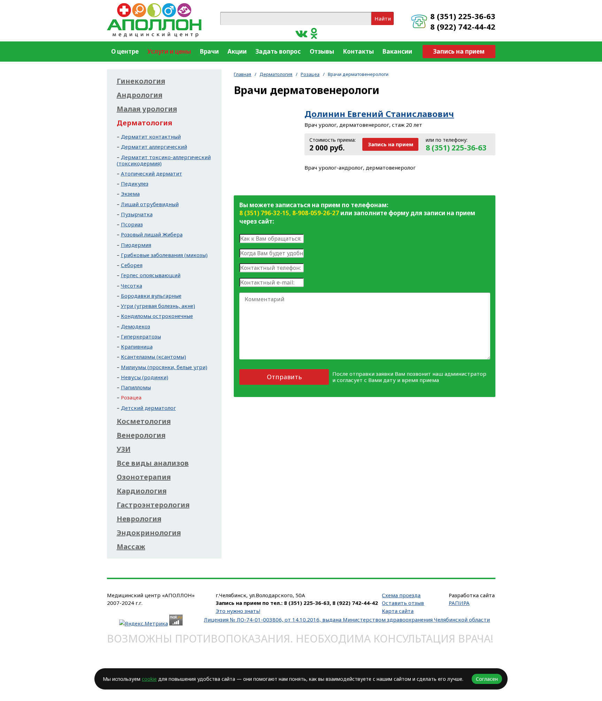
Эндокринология (149, 532)
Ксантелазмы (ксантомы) (153, 356)
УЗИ (124, 449)
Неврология (139, 518)
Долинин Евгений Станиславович (379, 113)
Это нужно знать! (238, 610)
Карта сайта (398, 610)
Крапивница (137, 346)
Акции (237, 51)
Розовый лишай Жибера (152, 234)
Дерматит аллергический (154, 146)
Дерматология (276, 74)
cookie (149, 679)
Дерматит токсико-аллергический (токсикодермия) (164, 160)
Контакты (358, 51)
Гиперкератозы (141, 336)
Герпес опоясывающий (150, 275)
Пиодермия (136, 244)
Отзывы (322, 51)
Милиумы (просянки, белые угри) (164, 367)
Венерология (141, 435)
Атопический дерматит (151, 173)
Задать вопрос (278, 51)
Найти (383, 18)
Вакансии (397, 51)
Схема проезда (401, 595)
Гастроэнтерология (153, 504)
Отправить (284, 377)
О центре (125, 51)
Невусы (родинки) (144, 377)
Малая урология (147, 109)
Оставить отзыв (403, 602)
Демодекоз (135, 326)
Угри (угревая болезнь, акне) (158, 305)
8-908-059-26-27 (315, 213)
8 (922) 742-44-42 (462, 26)
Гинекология (141, 81)
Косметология (144, 421)
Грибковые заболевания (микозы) (164, 254)
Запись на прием (459, 51)
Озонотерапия (144, 477)
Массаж (131, 546)
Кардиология (142, 491)
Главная (242, 74)
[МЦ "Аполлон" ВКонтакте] (301, 32)
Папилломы (136, 387)
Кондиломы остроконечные (157, 315)
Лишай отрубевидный (150, 204)
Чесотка (131, 285)
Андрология (139, 95)
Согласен (487, 679)
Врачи (209, 51)
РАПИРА (459, 602)
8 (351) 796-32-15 (264, 213)
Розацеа (310, 74)
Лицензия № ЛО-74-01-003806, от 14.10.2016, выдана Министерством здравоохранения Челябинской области (347, 619)
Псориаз (132, 224)
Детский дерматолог (148, 407)
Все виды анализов (153, 463)
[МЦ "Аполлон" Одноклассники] (314, 32)
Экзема (130, 193)
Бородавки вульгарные (151, 295)
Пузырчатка (137, 214)
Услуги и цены (169, 51)
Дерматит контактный (151, 136)
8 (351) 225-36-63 (462, 16)
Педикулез (134, 183)
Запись (390, 144)
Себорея (131, 265)
